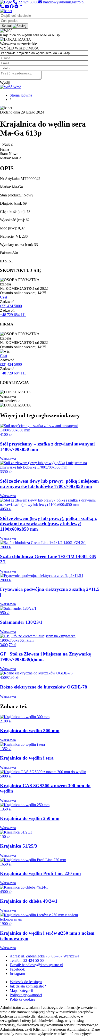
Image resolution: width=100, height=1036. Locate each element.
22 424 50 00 (27, 2)
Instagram (17, 973)
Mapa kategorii (21, 990)
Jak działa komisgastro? (28, 986)
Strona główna (21, 95)
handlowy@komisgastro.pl (63, 2)
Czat (3, 297)
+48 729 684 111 (13, 315)
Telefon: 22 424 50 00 (27, 960)
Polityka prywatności (26, 995)
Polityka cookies (22, 999)
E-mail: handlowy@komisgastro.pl (36, 965)
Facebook (17, 969)
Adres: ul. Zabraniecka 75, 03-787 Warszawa (44, 956)
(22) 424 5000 (11, 306)
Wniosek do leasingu (26, 982)
